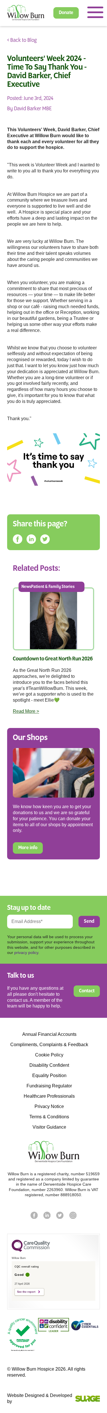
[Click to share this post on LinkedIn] (31, 539)
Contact (86, 991)
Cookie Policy (49, 1055)
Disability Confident (49, 1065)
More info (27, 848)
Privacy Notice (49, 1106)
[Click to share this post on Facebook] (17, 539)
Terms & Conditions (49, 1117)
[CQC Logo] (31, 1250)
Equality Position (49, 1075)
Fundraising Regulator (49, 1086)
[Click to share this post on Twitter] (45, 539)
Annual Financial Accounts (49, 1034)
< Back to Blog (22, 40)
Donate (66, 12)
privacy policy (26, 952)
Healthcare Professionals (49, 1096)
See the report (26, 1291)
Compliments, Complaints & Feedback (49, 1044)
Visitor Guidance (49, 1127)
